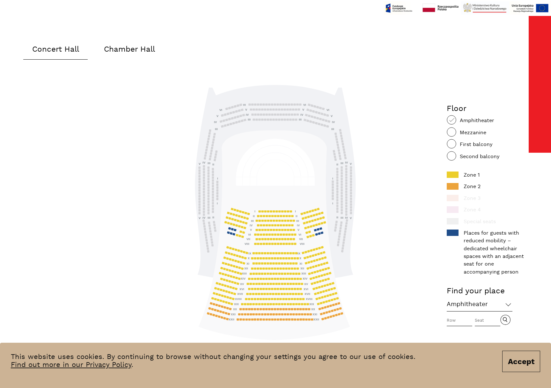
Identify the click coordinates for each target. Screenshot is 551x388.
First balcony (476, 144)
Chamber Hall (129, 49)
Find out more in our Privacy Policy (71, 365)
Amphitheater (477, 120)
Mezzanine (473, 132)
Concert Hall (55, 49)
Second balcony (480, 156)
